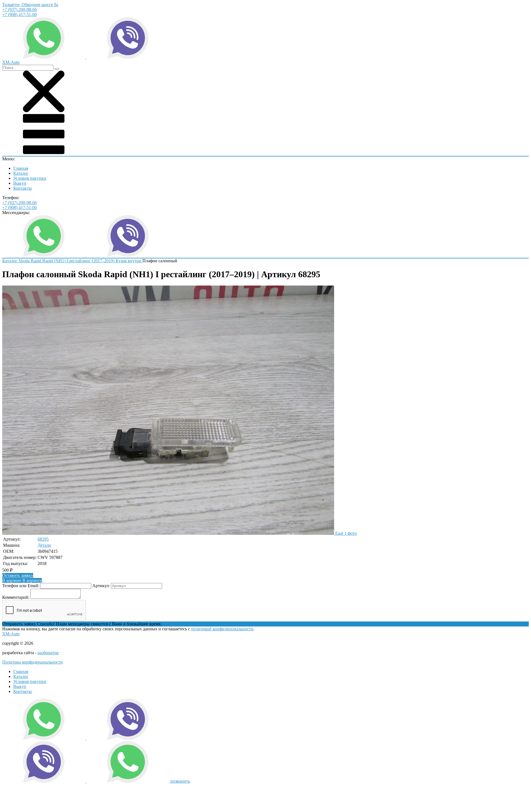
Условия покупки (29, 178)
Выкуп (19, 183)
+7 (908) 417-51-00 (19, 14)
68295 (43, 539)
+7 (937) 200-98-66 (19, 9)
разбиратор (48, 652)
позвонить (180, 781)
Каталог (20, 173)
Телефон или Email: (20, 585)
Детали (44, 545)
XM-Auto (11, 633)
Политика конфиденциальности (32, 662)
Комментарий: (15, 597)
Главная (20, 168)
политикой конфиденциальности (222, 628)
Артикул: (101, 585)
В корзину (22, 580)
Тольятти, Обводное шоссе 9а (30, 4)
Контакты (22, 188)
